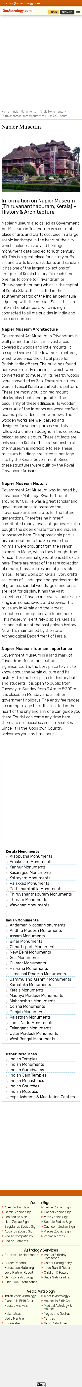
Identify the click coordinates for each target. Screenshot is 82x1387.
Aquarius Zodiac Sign (19, 1231)
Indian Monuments (24, 111)
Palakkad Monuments (29, 883)
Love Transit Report (57, 1267)
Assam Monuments (27, 936)
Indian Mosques (24, 1091)
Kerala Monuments (51, 111)
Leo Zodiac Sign (16, 1217)
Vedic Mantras (15, 1318)
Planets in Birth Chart (19, 1301)
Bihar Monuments (26, 941)
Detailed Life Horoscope (21, 1255)
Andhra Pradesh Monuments (36, 930)
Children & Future (56, 1272)
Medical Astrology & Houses (58, 1307)
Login (53, 12)
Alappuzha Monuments (31, 856)
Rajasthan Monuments (30, 1017)
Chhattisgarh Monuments (33, 947)
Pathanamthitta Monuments (36, 889)
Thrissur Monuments (28, 899)
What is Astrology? (57, 1296)
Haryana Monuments (29, 968)
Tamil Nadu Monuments (31, 1022)
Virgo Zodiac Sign (56, 1217)
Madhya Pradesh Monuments (36, 995)
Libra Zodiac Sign (17, 1221)
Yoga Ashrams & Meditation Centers (42, 1097)
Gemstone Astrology (19, 1277)
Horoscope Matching (19, 1267)
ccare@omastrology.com (23, 3)
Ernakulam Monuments (31, 861)
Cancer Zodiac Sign (57, 1212)
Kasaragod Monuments (31, 872)
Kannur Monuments (28, 867)
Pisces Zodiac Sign (57, 1231)
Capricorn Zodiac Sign (59, 1226)
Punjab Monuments (28, 1012)
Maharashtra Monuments (33, 1001)
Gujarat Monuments (28, 963)
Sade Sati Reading (57, 1277)
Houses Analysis (16, 1305)
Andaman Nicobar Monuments (37, 925)
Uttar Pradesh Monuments (34, 1033)
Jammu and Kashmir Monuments (40, 979)
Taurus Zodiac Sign (57, 1207)
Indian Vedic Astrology (20, 1296)
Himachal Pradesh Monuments (38, 974)
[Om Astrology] (17, 11)
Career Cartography (58, 1263)
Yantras (49, 1318)
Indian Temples (23, 1059)
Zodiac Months (54, 1236)
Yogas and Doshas (57, 1313)
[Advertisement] (41, 66)
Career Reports (15, 1263)
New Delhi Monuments (30, 952)
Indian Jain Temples (28, 1075)
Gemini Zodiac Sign (18, 1212)
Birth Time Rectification (21, 1282)
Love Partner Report (19, 1272)
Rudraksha (12, 1323)
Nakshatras (13, 1313)
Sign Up (67, 12)
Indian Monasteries (27, 1080)
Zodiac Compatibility (19, 1236)
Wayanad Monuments (29, 905)
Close (41, 1385)
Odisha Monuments (27, 1006)
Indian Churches (24, 1086)
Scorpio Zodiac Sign (58, 1221)
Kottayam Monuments (30, 878)
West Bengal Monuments (32, 1039)
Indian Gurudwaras (27, 1070)
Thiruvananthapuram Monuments (23, 116)
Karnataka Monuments (30, 984)
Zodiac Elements (16, 1241)
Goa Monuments (25, 957)
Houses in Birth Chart (59, 1301)
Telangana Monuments (31, 1028)
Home (5, 111)
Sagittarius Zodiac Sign (21, 1226)
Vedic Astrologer (55, 1323)
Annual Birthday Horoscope (55, 1256)
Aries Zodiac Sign (17, 1207)
